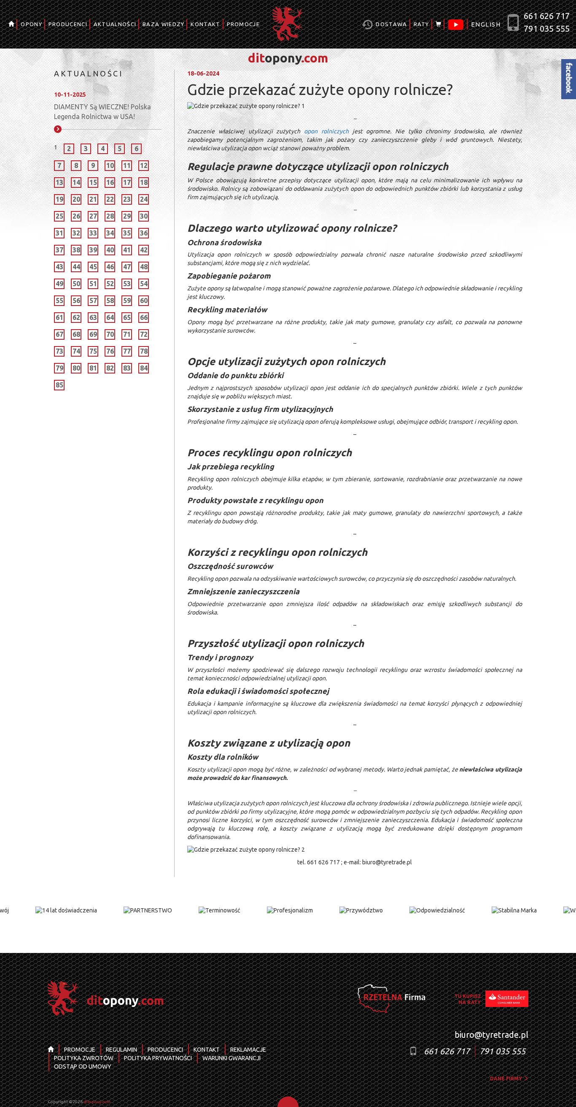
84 (144, 368)
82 (110, 368)
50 (76, 283)
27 (93, 216)
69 (93, 334)
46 (110, 267)
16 (110, 182)
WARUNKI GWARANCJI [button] (231, 1058)
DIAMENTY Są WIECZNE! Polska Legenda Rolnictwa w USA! (102, 111)
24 (144, 199)
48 (144, 267)
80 (76, 368)
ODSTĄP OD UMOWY (82, 1066)
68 (76, 334)
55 (59, 300)
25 (59, 216)
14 (76, 182)
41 (127, 250)
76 (110, 351)
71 (127, 334)
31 (59, 233)
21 (93, 199)
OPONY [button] (31, 24)
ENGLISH (486, 24)
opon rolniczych (326, 131)
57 (93, 300)
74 (76, 351)
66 (144, 317)
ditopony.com (96, 1101)
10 (110, 165)
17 (127, 182)
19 (59, 199)
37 (59, 250)
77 (127, 351)
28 (110, 216)
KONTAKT (205, 24)
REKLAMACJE (248, 1049)
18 (144, 182)
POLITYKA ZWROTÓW (83, 1058)
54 (144, 283)
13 (59, 182)
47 (127, 267)
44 (76, 267)
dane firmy (506, 1078)
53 (127, 283)
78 (144, 351)
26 (76, 216)
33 (93, 233)
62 (76, 317)
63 (93, 317)
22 (110, 199)
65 (127, 317)
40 (110, 250)
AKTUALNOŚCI (115, 24)
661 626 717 (547, 16)
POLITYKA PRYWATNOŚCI (158, 1058)
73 (59, 351)
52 (110, 283)
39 (93, 250)
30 (144, 216)
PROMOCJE (243, 24)
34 (110, 233)
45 (93, 267)
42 (144, 250)
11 (127, 165)
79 (59, 368)
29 (127, 216)
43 (59, 267)
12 (144, 165)
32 (76, 233)
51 (93, 283)
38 (76, 250)
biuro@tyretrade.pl (491, 1034)
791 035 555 (547, 28)
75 (93, 351)
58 (110, 300)
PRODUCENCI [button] (67, 24)
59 (127, 300)
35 (127, 233)
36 (144, 233)
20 (76, 199)
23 (127, 199)
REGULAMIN (121, 1049)
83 (127, 368)
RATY (421, 24)
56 (76, 300)
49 (59, 283)
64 (110, 317)
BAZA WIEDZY (163, 24)
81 (93, 368)
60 (144, 300)
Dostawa (390, 24)
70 (110, 334)
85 (59, 385)
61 (59, 317)
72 (144, 334)
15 (93, 182)
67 (59, 334)
